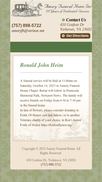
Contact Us (76, 19)
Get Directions (77, 36)
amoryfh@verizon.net (28, 31)
